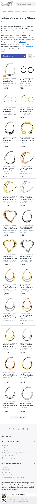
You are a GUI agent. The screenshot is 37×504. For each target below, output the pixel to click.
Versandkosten (23, 499)
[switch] (4, 501)
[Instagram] (18, 429)
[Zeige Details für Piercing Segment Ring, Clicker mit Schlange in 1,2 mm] (10, 69)
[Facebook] (9, 429)
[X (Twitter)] (14, 429)
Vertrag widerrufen (18, 494)
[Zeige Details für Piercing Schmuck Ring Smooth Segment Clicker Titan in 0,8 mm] (10, 99)
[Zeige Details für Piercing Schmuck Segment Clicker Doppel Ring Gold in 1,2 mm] (10, 334)
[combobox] (26, 4)
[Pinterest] (28, 429)
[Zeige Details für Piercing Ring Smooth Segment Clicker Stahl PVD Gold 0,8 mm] (27, 99)
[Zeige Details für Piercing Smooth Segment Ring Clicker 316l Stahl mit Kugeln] (10, 393)
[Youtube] (23, 429)
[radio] (30, 56)
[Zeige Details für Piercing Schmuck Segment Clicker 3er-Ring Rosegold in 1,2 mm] (27, 158)
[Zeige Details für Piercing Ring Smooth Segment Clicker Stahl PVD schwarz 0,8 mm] (27, 69)
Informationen (6, 436)
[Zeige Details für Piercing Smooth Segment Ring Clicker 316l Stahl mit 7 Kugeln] (10, 128)
